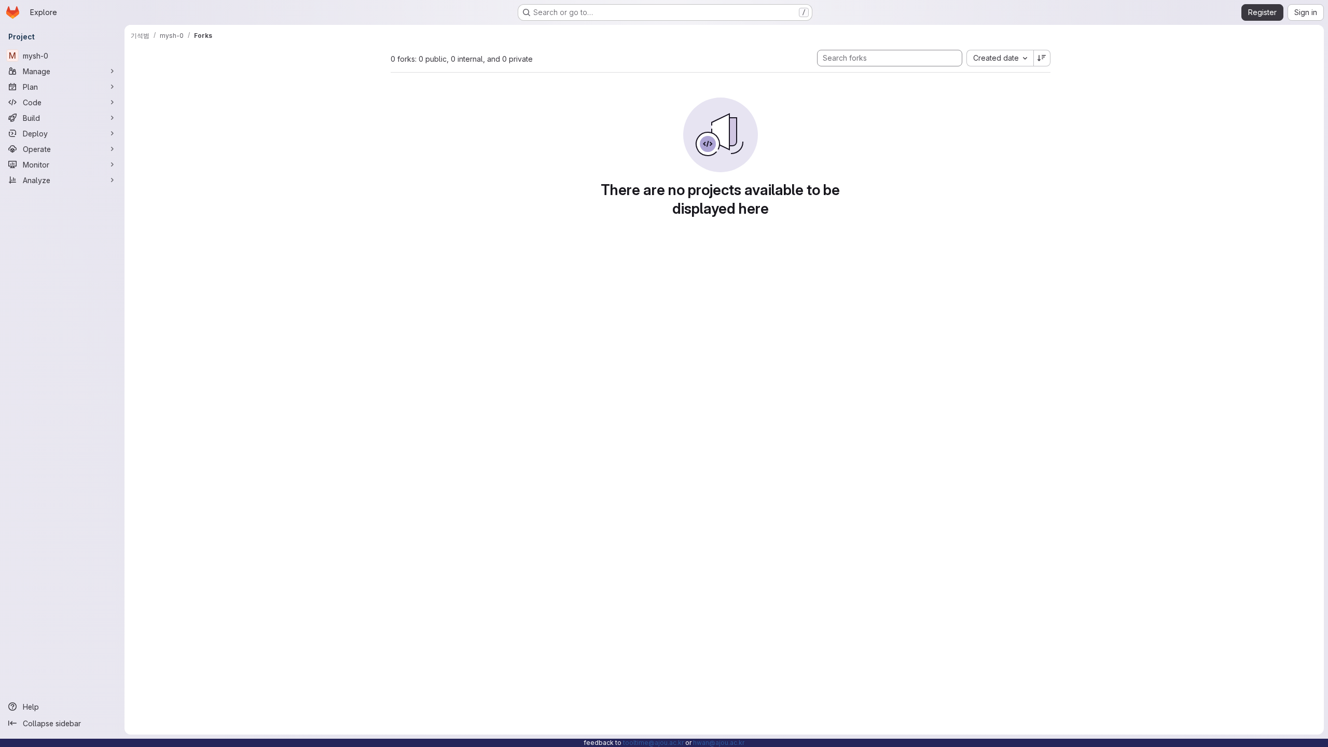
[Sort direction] (1042, 58)
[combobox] (999, 58)
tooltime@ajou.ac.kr (653, 742)
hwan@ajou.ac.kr (718, 742)
